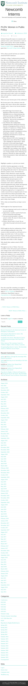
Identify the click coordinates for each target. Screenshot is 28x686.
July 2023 (3, 399)
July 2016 (3, 559)
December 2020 (5, 447)
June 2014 (3, 592)
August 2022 (4, 420)
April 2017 (4, 541)
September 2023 (5, 394)
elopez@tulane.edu (6, 295)
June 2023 (3, 401)
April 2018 (4, 514)
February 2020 (5, 468)
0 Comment (15, 35)
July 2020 (3, 456)
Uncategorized (5, 659)
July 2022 (3, 422)
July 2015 (3, 578)
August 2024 (4, 383)
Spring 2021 (4, 625)
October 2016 (4, 553)
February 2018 (5, 518)
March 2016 (4, 569)
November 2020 (5, 449)
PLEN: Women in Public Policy (18, 310)
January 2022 (4, 431)
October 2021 (4, 436)
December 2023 (5, 390)
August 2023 (4, 397)
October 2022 (4, 415)
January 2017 (4, 548)
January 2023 (4, 410)
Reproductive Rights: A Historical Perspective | (13, 372)
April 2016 (4, 566)
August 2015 (4, 575)
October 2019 (4, 475)
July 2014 (3, 589)
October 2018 (4, 500)
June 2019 (3, 484)
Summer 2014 (4, 636)
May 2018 (3, 511)
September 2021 (5, 438)
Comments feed (5, 672)
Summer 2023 (4, 657)
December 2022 (5, 413)
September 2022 (5, 417)
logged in (10, 318)
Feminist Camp (5, 613)
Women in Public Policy (7, 46)
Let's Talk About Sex (6, 618)
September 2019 (5, 477)
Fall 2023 (3, 611)
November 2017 (5, 525)
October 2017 (4, 527)
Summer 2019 (4, 648)
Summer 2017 (4, 643)
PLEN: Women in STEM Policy (10, 307)
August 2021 (4, 440)
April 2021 (4, 445)
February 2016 (5, 571)
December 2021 (5, 433)
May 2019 (3, 486)
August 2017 (4, 532)
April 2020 (4, 463)
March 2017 (4, 543)
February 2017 (5, 546)
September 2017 (5, 530)
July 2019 (3, 482)
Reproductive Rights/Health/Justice (10, 623)
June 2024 (3, 385)
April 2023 (4, 406)
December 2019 (5, 470)
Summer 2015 (4, 639)
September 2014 (5, 585)
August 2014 (4, 587)
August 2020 (4, 454)
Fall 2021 (3, 602)
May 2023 (3, 404)
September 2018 (5, 502)
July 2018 (3, 507)
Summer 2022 (4, 655)
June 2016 (3, 562)
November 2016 (5, 550)
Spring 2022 (4, 627)
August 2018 (4, 504)
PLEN (25, 33)
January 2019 (4, 493)
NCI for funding (9, 291)
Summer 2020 (4, 650)
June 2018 (3, 509)
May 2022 (3, 424)
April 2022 (4, 426)
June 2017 (3, 537)
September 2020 (5, 452)
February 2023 (5, 408)
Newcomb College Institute (14, 48)
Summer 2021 (4, 652)
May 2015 (3, 582)
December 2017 (5, 523)
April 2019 (4, 488)
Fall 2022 (3, 607)
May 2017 (3, 539)
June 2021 (3, 443)
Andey (2, 356)
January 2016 (4, 573)
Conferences (19, 33)
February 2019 (5, 491)
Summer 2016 (4, 641)
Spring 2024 (4, 634)
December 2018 (5, 495)
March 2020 (4, 465)
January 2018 (4, 520)
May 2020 (3, 461)
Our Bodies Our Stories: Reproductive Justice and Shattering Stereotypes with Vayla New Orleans (13, 339)
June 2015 (3, 580)
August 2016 (4, 557)
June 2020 (3, 459)
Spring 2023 (4, 632)
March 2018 (4, 516)
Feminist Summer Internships (9, 616)
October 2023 (4, 392)
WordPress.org (5, 674)
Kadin (2, 360)
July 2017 (3, 534)
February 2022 (5, 429)
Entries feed (4, 670)
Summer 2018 (4, 646)
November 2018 (5, 498)
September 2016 (5, 555)
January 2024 (4, 388)
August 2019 (4, 479)
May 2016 (3, 564)
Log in (2, 667)
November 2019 (5, 472)
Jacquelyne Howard (7, 33)
